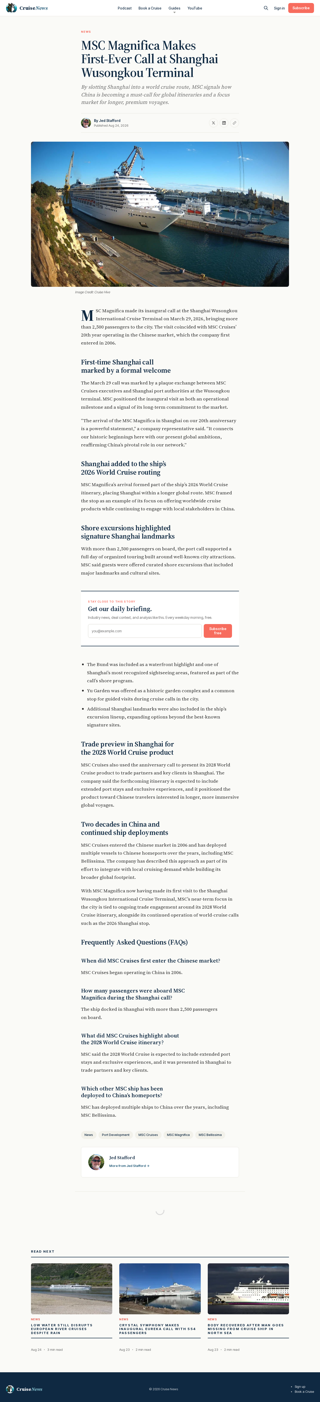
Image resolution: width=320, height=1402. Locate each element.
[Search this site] (266, 7)
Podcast (125, 8)
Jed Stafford (109, 120)
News (86, 31)
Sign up (300, 1387)
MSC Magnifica (178, 1135)
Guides (174, 8)
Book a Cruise (150, 8)
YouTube (195, 8)
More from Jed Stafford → (129, 1166)
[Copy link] (234, 122)
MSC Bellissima (210, 1135)
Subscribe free (217, 631)
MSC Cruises (148, 1135)
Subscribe (301, 8)
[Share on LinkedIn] (224, 122)
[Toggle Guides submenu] (174, 12)
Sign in (279, 8)
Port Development (116, 1135)
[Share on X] (213, 122)
